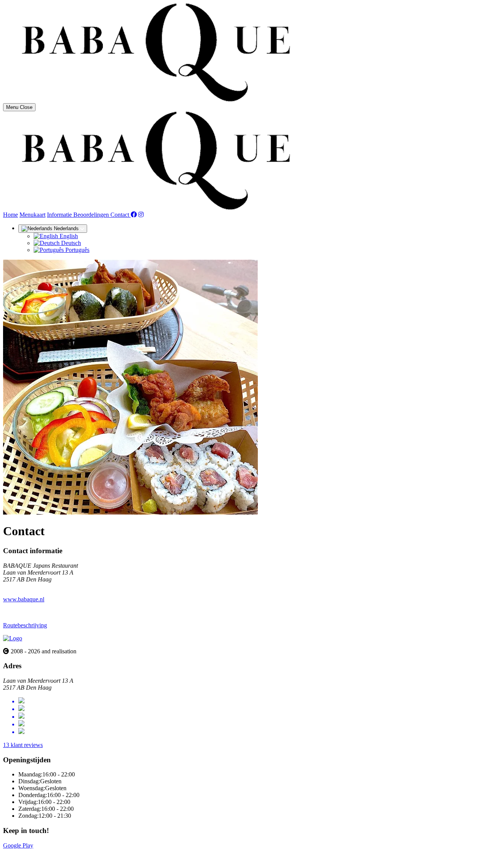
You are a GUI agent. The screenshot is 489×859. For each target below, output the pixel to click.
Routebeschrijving (25, 625)
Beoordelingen (91, 214)
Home (10, 214)
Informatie (60, 214)
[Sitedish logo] (12, 638)
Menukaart (32, 214)
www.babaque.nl (23, 599)
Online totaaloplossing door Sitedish (46, 852)
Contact (120, 214)
